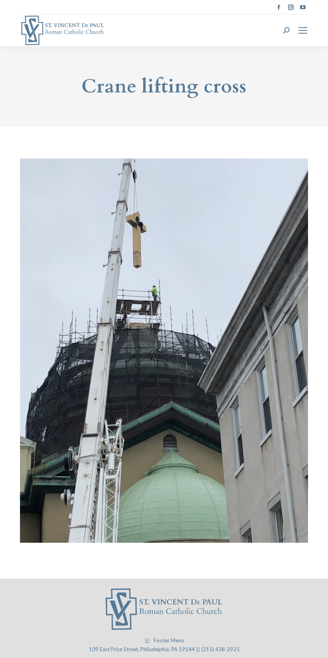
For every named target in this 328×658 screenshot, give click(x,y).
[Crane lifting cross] (164, 350)
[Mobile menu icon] (303, 30)
